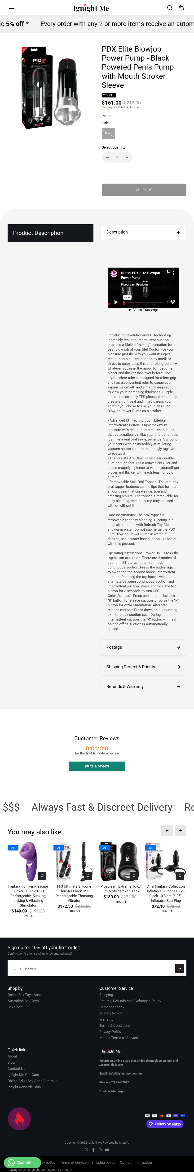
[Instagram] (100, 1150)
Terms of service (73, 1162)
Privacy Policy (110, 1032)
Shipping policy (103, 1162)
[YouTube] (107, 1150)
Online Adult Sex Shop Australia (32, 1081)
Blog (11, 1062)
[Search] (169, 8)
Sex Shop (15, 1007)
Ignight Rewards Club (24, 1087)
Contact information (136, 1162)
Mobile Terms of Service (118, 1038)
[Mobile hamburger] (13, 8)
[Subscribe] (179, 968)
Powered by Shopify (116, 1142)
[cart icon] (181, 8)
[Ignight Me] (91, 7)
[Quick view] (42, 876)
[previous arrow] (167, 830)
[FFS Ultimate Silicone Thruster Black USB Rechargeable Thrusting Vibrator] (74, 861)
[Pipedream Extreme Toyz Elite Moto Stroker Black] (120, 861)
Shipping (107, 107)
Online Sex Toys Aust (24, 995)
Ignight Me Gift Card (23, 1075)
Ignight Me (95, 1142)
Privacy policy (44, 1162)
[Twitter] (86, 1150)
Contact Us (16, 1068)
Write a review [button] (97, 766)
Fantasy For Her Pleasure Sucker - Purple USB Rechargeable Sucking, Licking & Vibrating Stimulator (28, 896)
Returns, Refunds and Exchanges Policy (130, 1001)
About (12, 1056)
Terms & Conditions (115, 1025)
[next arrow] (180, 830)
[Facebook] (93, 1150)
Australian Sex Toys (23, 1001)
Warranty (106, 1019)
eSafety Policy (110, 1013)
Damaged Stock (111, 1007)
